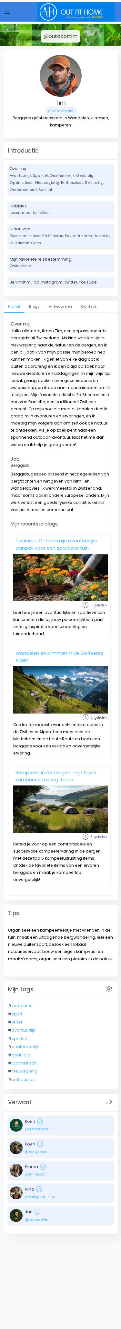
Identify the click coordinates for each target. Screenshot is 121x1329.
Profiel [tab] (14, 306)
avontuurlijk (23, 1030)
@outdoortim (60, 111)
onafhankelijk (25, 1046)
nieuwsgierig (24, 1071)
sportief (19, 1038)
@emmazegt (35, 1174)
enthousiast (24, 1079)
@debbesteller (36, 1219)
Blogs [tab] (34, 306)
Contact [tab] (88, 306)
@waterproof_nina (40, 1196)
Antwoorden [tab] (60, 306)
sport (17, 1014)
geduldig (21, 1055)
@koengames (36, 1151)
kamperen (22, 1005)
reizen (18, 1022)
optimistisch (24, 1063)
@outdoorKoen (36, 1129)
